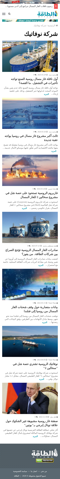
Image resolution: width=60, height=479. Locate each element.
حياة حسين (52, 189)
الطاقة (16, 476)
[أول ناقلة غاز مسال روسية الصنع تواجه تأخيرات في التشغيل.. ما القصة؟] (30, 56)
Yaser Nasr (52, 303)
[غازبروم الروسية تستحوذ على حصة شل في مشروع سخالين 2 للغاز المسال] (30, 170)
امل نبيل (53, 417)
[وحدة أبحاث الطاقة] (30, 20)
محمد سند (53, 75)
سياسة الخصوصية (20, 471)
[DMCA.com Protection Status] (44, 461)
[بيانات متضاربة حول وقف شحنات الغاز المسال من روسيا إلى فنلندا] (30, 284)
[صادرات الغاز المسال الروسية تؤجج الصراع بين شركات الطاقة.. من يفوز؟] (30, 227)
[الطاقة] (47, 13)
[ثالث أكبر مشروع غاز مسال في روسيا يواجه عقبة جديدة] (30, 113)
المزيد (46, 94)
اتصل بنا (34, 471)
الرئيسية (52, 25)
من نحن (44, 471)
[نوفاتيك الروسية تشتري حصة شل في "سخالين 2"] (30, 341)
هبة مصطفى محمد (50, 246)
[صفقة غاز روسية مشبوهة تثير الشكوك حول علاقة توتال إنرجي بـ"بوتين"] (30, 398)
